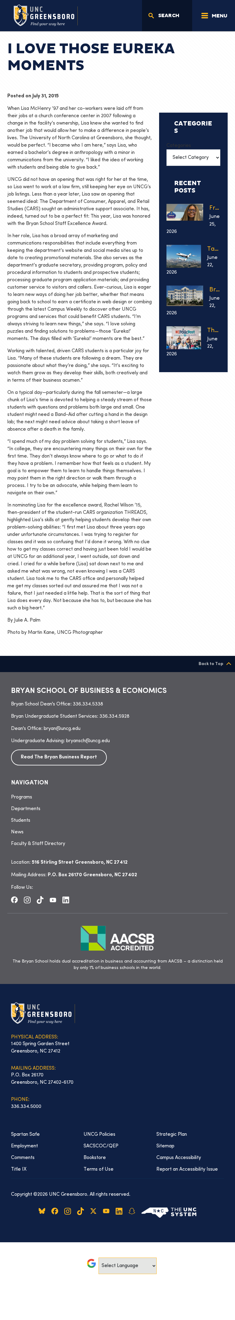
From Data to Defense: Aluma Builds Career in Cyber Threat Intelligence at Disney (214, 208)
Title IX (19, 1169)
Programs (21, 797)
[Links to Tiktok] (40, 899)
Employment (24, 1146)
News (17, 832)
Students (20, 820)
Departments (25, 808)
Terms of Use (99, 1169)
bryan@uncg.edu (62, 728)
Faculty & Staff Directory (38, 843)
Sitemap (165, 1146)
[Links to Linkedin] (65, 899)
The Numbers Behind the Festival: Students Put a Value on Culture (213, 331)
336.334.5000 (26, 1106)
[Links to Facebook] (14, 899)
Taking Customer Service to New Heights (214, 249)
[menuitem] (117, 797)
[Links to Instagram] (27, 899)
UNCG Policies (99, 1134)
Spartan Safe (25, 1134)
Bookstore (95, 1157)
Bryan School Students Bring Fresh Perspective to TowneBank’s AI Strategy (214, 290)
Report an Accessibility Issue (187, 1169)
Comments (23, 1157)
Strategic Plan (171, 1134)
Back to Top (211, 664)
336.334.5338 (88, 704)
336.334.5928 (114, 716)
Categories (178, 145)
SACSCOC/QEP (101, 1146)
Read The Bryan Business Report (59, 757)
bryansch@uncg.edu (88, 741)
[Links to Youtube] (53, 899)
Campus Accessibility (178, 1157)
